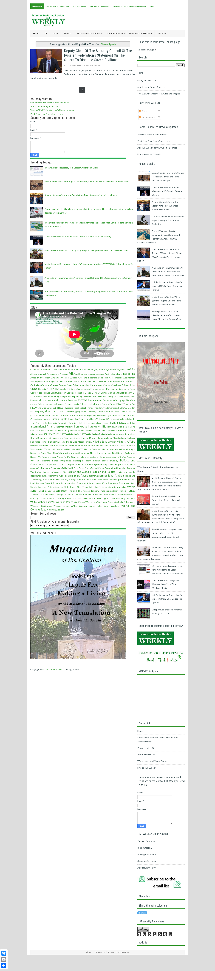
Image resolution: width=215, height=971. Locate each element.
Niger (49, 453)
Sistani (48, 483)
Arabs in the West (40, 377)
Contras (70, 392)
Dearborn (37, 396)
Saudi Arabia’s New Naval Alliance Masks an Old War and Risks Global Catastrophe (168, 176)
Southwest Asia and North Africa (92, 483)
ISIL (104, 426)
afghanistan (122, 369)
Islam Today (63, 430)
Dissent (102, 396)
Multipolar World (47, 445)
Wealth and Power (105, 502)
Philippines (65, 460)
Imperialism (127, 419)
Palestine (45, 460)
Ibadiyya (79, 419)
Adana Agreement (107, 369)
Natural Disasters (93, 449)
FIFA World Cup (128, 404)
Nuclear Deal (110, 453)
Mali (32, 441)
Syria (33, 490)
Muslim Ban (61, 445)
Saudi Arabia (115, 475)
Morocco (34, 445)
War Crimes (79, 502)
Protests (45, 468)
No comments (95, 65)
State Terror (82, 487)
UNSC (132, 494)
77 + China (56, 369)
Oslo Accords (128, 456)
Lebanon (102, 438)
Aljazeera (64, 374)
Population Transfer (56, 464)
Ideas (102, 419)
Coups (88, 392)
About (153, 6)
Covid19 (96, 392)
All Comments (148, 117)
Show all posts (108, 44)
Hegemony (91, 415)
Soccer (64, 483)
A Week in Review (71, 369)
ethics (91, 404)
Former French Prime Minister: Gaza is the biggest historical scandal (166, 500)
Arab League (98, 374)
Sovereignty (113, 483)
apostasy (88, 373)
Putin (76, 468)
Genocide (69, 411)
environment (58, 404)
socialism (71, 483)
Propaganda (108, 464)
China (33, 388)
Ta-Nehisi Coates (46, 490)
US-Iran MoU (89, 498)
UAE (73, 494)
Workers (115, 506)
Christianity (44, 389)
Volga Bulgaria (128, 498)
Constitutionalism (58, 393)
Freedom (98, 407)
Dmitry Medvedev (115, 396)
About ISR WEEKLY (147, 754)
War (53, 502)
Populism (72, 464)
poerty (88, 461)
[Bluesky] (4, 953)
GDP (61, 411)
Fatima (113, 404)
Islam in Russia (50, 430)
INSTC (82, 423)
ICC (97, 419)
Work (106, 506)
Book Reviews (79, 6)
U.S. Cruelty (45, 494)
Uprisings (35, 498)
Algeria (55, 373)
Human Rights (59, 419)
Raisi (114, 468)
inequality (63, 423)
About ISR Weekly (146, 867)
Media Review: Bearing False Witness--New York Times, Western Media (165, 584)
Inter (132, 423)
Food (76, 408)
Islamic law (104, 430)
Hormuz (46, 419)
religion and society (125, 472)
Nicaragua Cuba (38, 453)
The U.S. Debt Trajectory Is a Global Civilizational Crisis (71, 167)
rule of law (74, 475)
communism (117, 389)
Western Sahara (61, 506)
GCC (55, 411)
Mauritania (53, 441)
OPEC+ (67, 457)
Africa (131, 369)
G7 (125, 407)
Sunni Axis (99, 487)
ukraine (83, 494)
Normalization (67, 453)
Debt (45, 396)
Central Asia (96, 385)
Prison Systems (94, 464)
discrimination (90, 396)
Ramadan (121, 468)
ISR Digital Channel (146, 854)
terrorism (61, 490)
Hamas (75, 415)
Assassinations (115, 378)
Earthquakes (129, 396)
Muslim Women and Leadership (83, 445)
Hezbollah (101, 415)
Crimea (104, 392)
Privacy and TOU (145, 748)
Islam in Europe (37, 430)
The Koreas (84, 490)
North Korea (96, 453)
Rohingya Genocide (59, 475)
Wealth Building (121, 502)
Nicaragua (130, 449)
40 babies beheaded (40, 369)
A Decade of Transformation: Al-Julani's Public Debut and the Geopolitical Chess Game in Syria (168, 271)
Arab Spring (128, 373)
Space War (124, 483)
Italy (109, 434)
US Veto (78, 498)
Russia (84, 475)
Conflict (34, 392)
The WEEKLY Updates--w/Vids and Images (158, 93)
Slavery (56, 483)
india (45, 423)
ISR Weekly (37, 6)
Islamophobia (36, 434)
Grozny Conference (61, 415)
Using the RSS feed (146, 80)
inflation (73, 423)
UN (89, 494)
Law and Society (90, 438)
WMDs (74, 506)
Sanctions (102, 475)
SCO (45, 479)
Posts (144, 111)
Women (83, 506)
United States (123, 495)
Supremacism (120, 487)
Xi (47, 509)
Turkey (131, 490)
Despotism (65, 396)
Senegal (72, 479)
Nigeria (56, 453)
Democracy (53, 396)
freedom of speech (111, 408)
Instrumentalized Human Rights (101, 423)
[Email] (4, 959)
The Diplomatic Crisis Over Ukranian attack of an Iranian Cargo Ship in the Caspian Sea (166, 315)
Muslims (104, 445)
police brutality (110, 460)
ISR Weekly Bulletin (69, 434)
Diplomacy (77, 396)
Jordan (121, 434)
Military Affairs (126, 441)
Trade (102, 491)
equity (76, 404)
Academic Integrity (89, 369)
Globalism (130, 412)
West (132, 502)
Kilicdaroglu (53, 438)
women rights (95, 506)
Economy (72, 400)
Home (36, 33)
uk (77, 495)
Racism (108, 468)
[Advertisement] (127, 19)
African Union (37, 373)
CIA (52, 389)
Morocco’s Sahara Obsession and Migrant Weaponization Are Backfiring (168, 220)
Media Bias (71, 441)
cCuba (74, 385)
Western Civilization (41, 506)
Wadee (33, 502)
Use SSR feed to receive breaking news (49, 102)
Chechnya (116, 385)
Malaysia (131, 438)
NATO (80, 449)
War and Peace (64, 502)
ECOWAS (82, 400)
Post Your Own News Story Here (46, 114)
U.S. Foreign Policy (60, 494)
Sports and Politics (46, 487)
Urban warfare (47, 498)
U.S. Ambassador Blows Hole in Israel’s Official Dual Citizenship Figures (167, 286)
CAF (125, 381)
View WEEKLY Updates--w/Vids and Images (52, 110)
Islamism (131, 430)
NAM (53, 449)
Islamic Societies (118, 430)
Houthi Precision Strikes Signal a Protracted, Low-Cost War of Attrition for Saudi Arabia (87, 181)
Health (82, 415)
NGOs (122, 449)
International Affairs (42, 426)
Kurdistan (64, 438)
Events (105, 404)
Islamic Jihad (92, 430)
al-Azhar (48, 374)
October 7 (53, 456)
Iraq (90, 426)
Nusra (44, 457)
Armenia (55, 377)
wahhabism (44, 502)
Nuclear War (35, 457)
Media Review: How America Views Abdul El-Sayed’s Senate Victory (78, 236)
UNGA (113, 495)
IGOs (108, 419)
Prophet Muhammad (125, 464)
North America (82, 453)
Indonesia (52, 423)
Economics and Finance (54, 400)
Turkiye (34, 494)
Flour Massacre (65, 407)
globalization (35, 415)
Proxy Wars (56, 468)
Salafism (93, 476)
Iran (76, 426)
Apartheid (78, 373)
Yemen (52, 509)
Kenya (33, 438)
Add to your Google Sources (44, 106)
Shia (130, 479)
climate (79, 389)
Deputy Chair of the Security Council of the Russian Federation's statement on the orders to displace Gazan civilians (98, 55)
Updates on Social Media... (150, 154)
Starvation (58, 487)
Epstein (68, 404)
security (64, 479)
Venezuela (115, 498)
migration (112, 442)
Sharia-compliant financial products (109, 479)
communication (102, 389)
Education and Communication (103, 400)
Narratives (61, 449)
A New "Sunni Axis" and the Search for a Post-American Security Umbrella (81, 195)
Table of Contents (146, 841)
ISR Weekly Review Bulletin (93, 434)
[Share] (4, 966)
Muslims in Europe (117, 445)
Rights (45, 475)
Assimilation (129, 377)
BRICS (105, 381)
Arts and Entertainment (90, 377)
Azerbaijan (35, 381)
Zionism (60, 509)
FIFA (118, 404)
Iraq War (97, 427)
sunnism (109, 487)
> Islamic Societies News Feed (152, 134)
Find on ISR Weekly (146, 767)
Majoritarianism (120, 438)
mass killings (41, 441)
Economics (35, 400)
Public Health (67, 468)
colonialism (89, 389)
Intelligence (123, 423)
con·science (129, 389)
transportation (112, 491)
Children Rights (128, 385)
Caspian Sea (65, 385)
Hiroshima (117, 415)
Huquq (71, 419)
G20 (122, 407)
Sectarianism (54, 479)
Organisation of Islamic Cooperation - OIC (103, 457)
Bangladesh (54, 381)
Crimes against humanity (120, 392)
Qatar (81, 468)
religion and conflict (57, 472)
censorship (84, 385)
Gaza (48, 411)
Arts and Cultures (69, 378)
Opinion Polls (77, 456)
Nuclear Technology (126, 453)
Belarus (63, 381)
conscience (44, 392)
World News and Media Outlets (152, 761)
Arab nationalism (113, 373)
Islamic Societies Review (57, 6)
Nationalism (71, 449)
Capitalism (35, 385)
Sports (33, 487)
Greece (46, 415)
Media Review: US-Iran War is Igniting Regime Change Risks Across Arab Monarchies (86, 250)
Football (82, 407)
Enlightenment (45, 404)
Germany (92, 412)
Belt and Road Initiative (80, 381)
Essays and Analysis (99, 6)
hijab (109, 415)
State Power (70, 487)
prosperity (35, 468)
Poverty (82, 464)
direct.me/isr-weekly (147, 861)
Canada (131, 381)
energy (33, 404)
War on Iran (91, 502)
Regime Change (42, 472)
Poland (96, 460)
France (90, 407)
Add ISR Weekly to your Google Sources (157, 147)
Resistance (35, 475)
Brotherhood (116, 381)
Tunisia (122, 490)
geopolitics (80, 411)
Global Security (105, 411)
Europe (97, 404)
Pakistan (34, 460)
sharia (88, 479)
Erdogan (83, 404)
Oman (61, 457)
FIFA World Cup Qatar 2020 (44, 407)
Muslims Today (43, 449)
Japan (115, 434)
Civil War (71, 389)
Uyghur (106, 498)
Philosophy (78, 460)
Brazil (95, 381)
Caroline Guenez (49, 385)
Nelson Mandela (110, 449)
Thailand (72, 490)
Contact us (123, 952)
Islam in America (114, 427)
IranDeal (83, 427)
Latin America (75, 438)
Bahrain (44, 381)
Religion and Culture (79, 471)
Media (62, 441)
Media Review (85, 441)
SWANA (131, 487)
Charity (106, 385)
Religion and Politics (103, 471)
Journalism (130, 434)
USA (99, 498)
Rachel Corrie (97, 468)
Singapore (40, 483)
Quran (88, 468)
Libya (109, 438)
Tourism (95, 490)
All (46, 33)
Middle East (100, 441)
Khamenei (42, 438)
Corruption (80, 393)
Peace (55, 460)
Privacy (112, 952)
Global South (119, 412)
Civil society (60, 389)
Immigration (116, 419)
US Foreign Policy (64, 498)
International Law (64, 426)
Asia (106, 377)
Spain (133, 483)
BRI (100, 381)
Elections (130, 400)
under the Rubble (101, 494)
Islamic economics (78, 430)
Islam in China (129, 427)
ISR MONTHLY (51, 434)
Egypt (122, 400)
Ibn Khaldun (89, 419)
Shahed (81, 479)
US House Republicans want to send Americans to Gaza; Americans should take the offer (167, 570)
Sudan (91, 487)
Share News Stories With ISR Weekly (129, 6)
